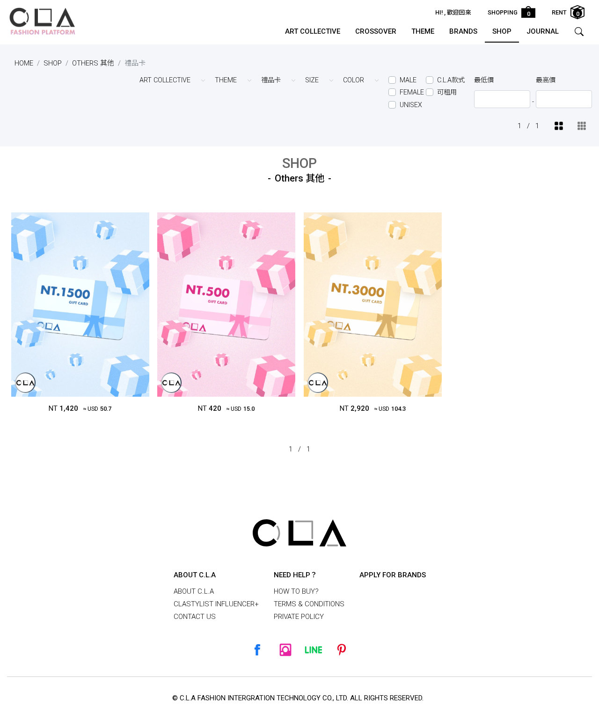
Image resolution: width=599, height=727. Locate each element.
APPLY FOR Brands (392, 575)
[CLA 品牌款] (25, 382)
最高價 (545, 80)
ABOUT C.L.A (194, 591)
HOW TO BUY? (296, 591)
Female (412, 92)
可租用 (447, 92)
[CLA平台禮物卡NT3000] (373, 304)
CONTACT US (195, 616)
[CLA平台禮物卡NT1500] (80, 304)
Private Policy (299, 616)
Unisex (411, 105)
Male (408, 80)
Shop (53, 63)
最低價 (484, 80)
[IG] (285, 650)
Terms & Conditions (309, 604)
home (24, 63)
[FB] (257, 650)
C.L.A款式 (451, 80)
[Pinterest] (342, 650)
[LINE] (313, 650)
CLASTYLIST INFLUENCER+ (216, 604)
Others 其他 (93, 63)
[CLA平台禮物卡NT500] (226, 304)
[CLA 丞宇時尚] (42, 21)
